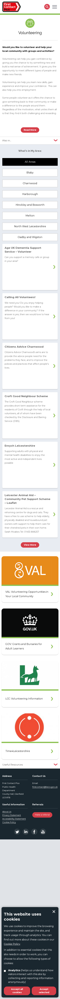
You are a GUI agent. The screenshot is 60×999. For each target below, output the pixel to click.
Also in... (6, 140)
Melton (30, 215)
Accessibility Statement (14, 819)
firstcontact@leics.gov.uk (45, 787)
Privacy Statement (11, 815)
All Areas (30, 161)
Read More (30, 130)
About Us (6, 812)
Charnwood (30, 183)
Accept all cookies (17, 991)
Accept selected (54, 911)
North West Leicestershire (30, 226)
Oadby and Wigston (30, 237)
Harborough (30, 194)
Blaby (30, 172)
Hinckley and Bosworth (30, 204)
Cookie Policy (9, 822)
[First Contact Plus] (11, 6)
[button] (55, 6)
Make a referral (42, 815)
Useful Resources (12, 764)
